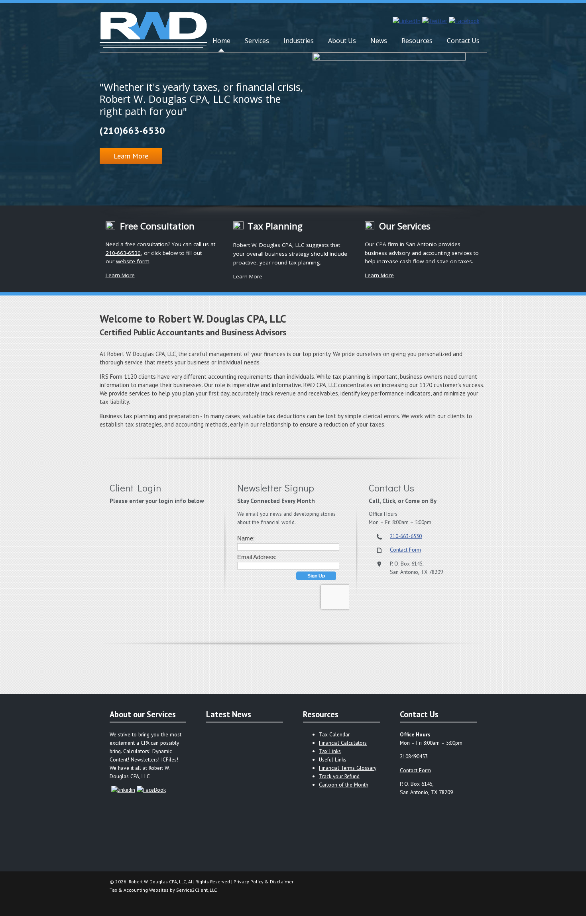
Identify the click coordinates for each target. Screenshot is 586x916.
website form (132, 261)
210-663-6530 (123, 252)
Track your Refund (339, 776)
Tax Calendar (334, 734)
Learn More (131, 155)
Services (257, 40)
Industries (298, 40)
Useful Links (332, 759)
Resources (417, 40)
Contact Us (463, 40)
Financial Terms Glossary (347, 767)
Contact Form (405, 549)
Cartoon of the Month (343, 784)
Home (221, 40)
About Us (342, 40)
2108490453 (414, 756)
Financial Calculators (343, 742)
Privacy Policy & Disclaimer (263, 882)
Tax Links (330, 751)
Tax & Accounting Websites (140, 890)
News (378, 40)
